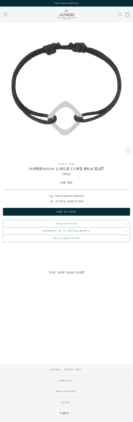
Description (66, 223)
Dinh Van (66, 164)
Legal (65, 402)
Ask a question (66, 238)
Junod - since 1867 (66, 369)
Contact (66, 380)
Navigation (66, 391)
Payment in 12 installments (66, 231)
